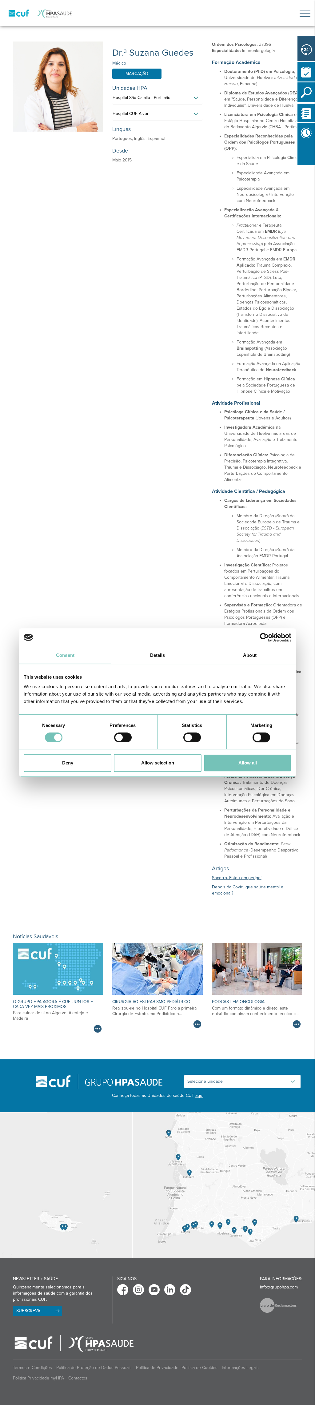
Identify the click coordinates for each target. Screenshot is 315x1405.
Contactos (77, 1378)
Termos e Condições (32, 1367)
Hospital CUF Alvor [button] (131, 113)
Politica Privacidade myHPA (38, 1378)
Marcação (137, 73)
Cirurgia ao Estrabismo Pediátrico (151, 1001)
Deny (67, 762)
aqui (199, 1095)
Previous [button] (299, 166)
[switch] (123, 737)
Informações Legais (240, 1367)
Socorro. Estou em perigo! (236, 877)
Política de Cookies (199, 1367)
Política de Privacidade (157, 1367)
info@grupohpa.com (279, 1287)
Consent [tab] (65, 655)
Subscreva (28, 1310)
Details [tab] (157, 655)
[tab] (157, 99)
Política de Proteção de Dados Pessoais (94, 1367)
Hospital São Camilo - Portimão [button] (141, 97)
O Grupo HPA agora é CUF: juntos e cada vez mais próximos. (53, 1004)
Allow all (247, 762)
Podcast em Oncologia (238, 1001)
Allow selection (157, 762)
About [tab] (250, 655)
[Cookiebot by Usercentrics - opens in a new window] (264, 637)
